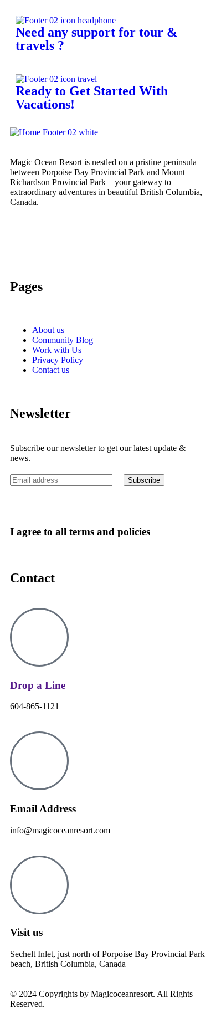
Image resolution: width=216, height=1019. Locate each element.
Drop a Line (37, 685)
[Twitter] (24, 241)
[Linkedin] (113, 241)
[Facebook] (54, 241)
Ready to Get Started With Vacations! (92, 97)
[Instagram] (83, 241)
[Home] (54, 132)
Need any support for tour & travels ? (97, 39)
